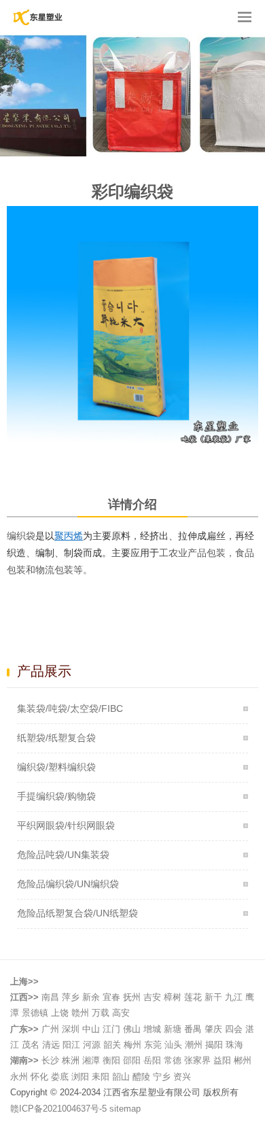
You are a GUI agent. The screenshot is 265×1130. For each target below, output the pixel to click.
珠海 (234, 1045)
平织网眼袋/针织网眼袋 (66, 825)
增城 (152, 1029)
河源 (92, 1045)
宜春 (111, 997)
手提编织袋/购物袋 (56, 796)
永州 (19, 1077)
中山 (91, 1029)
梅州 (132, 1045)
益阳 (222, 1060)
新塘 (172, 1029)
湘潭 (91, 1060)
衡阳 (111, 1060)
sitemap (125, 1108)
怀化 (39, 1077)
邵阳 (132, 1060)
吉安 (152, 997)
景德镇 (35, 1013)
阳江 (71, 1045)
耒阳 (100, 1077)
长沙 (50, 1060)
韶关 (112, 1045)
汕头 (173, 1045)
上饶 (60, 1013)
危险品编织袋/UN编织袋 (68, 883)
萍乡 (71, 997)
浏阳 (80, 1077)
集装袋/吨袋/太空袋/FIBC (70, 708)
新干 (213, 997)
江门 (111, 1029)
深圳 (71, 1029)
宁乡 (162, 1077)
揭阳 (214, 1045)
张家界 (197, 1060)
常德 (172, 1060)
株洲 (71, 1060)
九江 (234, 997)
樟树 (172, 997)
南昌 (50, 997)
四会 (234, 1029)
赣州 (80, 1013)
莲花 (193, 997)
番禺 (193, 1029)
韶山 (121, 1077)
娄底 (60, 1077)
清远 (51, 1045)
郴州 (242, 1060)
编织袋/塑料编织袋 (56, 766)
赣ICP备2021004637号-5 (59, 1108)
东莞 (153, 1045)
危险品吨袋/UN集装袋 (63, 854)
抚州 (132, 997)
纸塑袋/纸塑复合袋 (56, 737)
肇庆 (213, 1029)
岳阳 (152, 1060)
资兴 (182, 1077)
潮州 (193, 1045)
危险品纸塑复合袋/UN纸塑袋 (77, 913)
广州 (50, 1029)
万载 (100, 1013)
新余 (91, 997)
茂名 (30, 1045)
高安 (121, 1013)
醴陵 (141, 1077)
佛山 (132, 1029)
